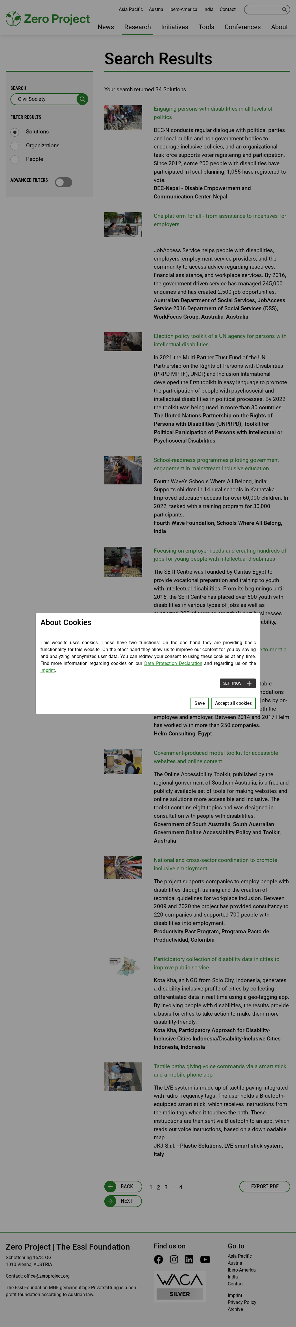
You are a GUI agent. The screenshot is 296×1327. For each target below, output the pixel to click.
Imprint (47, 670)
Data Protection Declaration (173, 663)
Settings (232, 683)
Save (200, 703)
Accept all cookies (233, 703)
